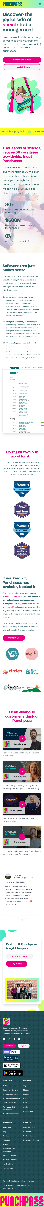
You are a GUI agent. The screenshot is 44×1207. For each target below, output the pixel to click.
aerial (10, 607)
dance (33, 593)
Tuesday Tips (8, 1168)
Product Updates (10, 1160)
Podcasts (6, 1140)
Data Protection (9, 1189)
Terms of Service (24, 1185)
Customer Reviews (10, 1090)
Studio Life (7, 1127)
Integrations (8, 1164)
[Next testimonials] (24, 920)
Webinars (7, 1136)
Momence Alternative (11, 1098)
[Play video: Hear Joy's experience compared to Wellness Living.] (22, 804)
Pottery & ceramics (23, 603)
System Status (29, 1136)
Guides (5, 1144)
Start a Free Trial (22, 59)
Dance (25, 1098)
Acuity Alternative (10, 1103)
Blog (4, 1132)
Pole (25, 1103)
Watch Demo (23, 67)
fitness (6, 596)
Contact (9, 1046)
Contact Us (13, 637)
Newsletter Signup (31, 1140)
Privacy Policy (8, 1185)
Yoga (25, 1086)
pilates (17, 596)
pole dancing (20, 607)
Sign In (23, 1046)
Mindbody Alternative (11, 1094)
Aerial (25, 1107)
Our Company (29, 1127)
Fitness (26, 1094)
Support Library (9, 1155)
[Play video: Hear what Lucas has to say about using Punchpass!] (22, 739)
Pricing (6, 1086)
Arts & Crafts (28, 1111)
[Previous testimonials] (20, 920)
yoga (27, 593)
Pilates (26, 1090)
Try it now (17, 963)
